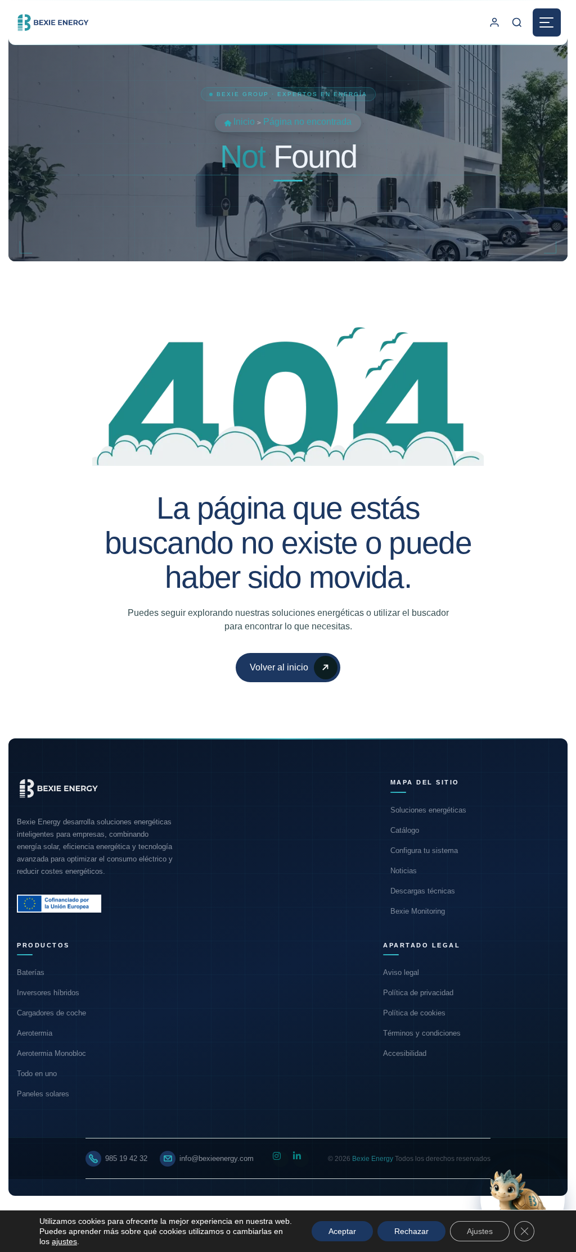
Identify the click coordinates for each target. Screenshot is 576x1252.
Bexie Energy (372, 1159)
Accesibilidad (404, 1053)
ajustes (64, 1241)
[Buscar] (517, 22)
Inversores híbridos (48, 992)
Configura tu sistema (424, 850)
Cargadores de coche (51, 1013)
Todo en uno (37, 1073)
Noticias (403, 871)
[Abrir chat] (522, 1198)
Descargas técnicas (422, 891)
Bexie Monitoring (417, 911)
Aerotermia (34, 1033)
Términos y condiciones (422, 1033)
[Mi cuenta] (494, 22)
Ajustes (480, 1231)
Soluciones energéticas (428, 810)
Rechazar (411, 1231)
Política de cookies (414, 1013)
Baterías (30, 972)
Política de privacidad (418, 992)
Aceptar (342, 1231)
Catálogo (404, 830)
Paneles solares (43, 1094)
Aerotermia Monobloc (51, 1053)
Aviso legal (401, 972)
